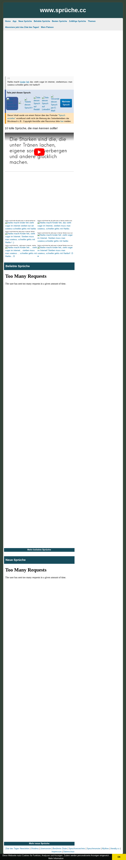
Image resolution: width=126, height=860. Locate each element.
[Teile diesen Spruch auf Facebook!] (12, 108)
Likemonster (45, 848)
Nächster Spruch (66, 103)
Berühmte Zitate (60, 848)
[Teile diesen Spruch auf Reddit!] (37, 109)
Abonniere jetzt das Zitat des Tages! (22, 27)
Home (8, 21)
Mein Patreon (47, 27)
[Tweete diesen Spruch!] (29, 108)
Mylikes (105, 848)
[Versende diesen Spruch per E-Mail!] (55, 111)
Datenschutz (69, 851)
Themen (92, 21)
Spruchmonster (93, 848)
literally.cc (115, 848)
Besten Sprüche (59, 21)
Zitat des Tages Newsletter (17, 848)
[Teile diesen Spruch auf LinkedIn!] (46, 109)
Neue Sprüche (25, 21)
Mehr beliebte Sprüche (39, 549)
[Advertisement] (63, 52)
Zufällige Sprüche (77, 21)
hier (62, 121)
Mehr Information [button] (55, 858)
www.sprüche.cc (63, 10)
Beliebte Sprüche (42, 21)
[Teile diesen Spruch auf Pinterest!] (21, 103)
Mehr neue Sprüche (39, 843)
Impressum (57, 851)
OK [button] (119, 857)
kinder (23, 82)
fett (27, 82)
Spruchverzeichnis (77, 848)
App (14, 21)
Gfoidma (34, 848)
